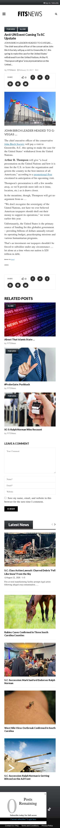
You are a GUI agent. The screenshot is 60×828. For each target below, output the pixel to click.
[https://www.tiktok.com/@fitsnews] (49, 809)
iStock (12, 259)
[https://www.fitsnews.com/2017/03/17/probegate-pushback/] (30, 365)
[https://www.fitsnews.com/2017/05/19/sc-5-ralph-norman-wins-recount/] (30, 410)
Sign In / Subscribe (52, 3)
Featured (11, 29)
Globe (23, 29)
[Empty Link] (52, 524)
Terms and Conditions (30, 826)
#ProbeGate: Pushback (17, 384)
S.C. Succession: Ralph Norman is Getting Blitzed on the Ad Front (26, 777)
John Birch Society (14, 144)
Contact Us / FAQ (11, 826)
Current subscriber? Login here (23, 819)
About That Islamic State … (19, 339)
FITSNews (11, 70)
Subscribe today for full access (23, 815)
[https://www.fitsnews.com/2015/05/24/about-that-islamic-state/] (30, 319)
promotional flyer (43, 174)
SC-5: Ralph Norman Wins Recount (23, 429)
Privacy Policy (47, 826)
